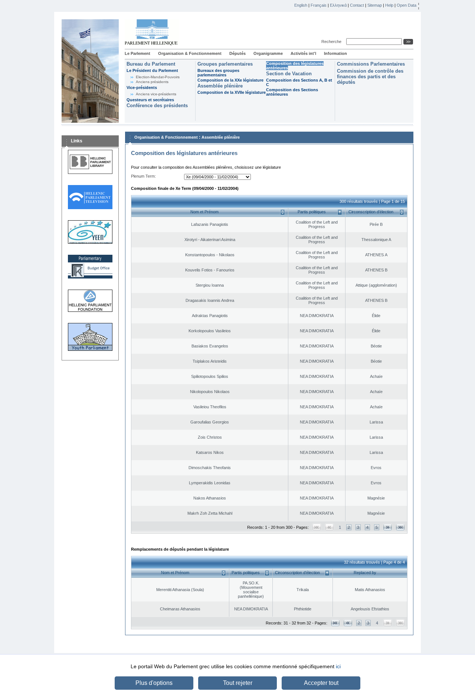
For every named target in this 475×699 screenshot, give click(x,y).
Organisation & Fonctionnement (190, 53)
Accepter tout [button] (321, 683)
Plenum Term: (143, 176)
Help (389, 5)
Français (319, 5)
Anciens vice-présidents (156, 94)
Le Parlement (137, 53)
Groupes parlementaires (225, 64)
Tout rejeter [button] (237, 683)
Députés (237, 53)
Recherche (332, 41)
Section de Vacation (289, 73)
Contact (357, 5)
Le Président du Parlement (152, 70)
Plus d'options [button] (154, 683)
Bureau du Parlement (151, 64)
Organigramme (268, 53)
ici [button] (338, 666)
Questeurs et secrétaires (150, 100)
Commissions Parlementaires (371, 64)
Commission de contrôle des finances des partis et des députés (370, 76)
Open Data (406, 5)
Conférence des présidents (157, 105)
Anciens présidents (152, 82)
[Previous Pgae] (348, 623)
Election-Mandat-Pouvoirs (158, 77)
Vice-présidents (142, 87)
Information (335, 53)
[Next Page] (387, 527)
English (300, 5)
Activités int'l (303, 53)
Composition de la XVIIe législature (231, 92)
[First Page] (335, 623)
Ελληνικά (338, 5)
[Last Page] (400, 527)
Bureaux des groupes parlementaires (218, 72)
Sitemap (374, 5)
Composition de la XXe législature (230, 80)
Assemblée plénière (220, 86)
